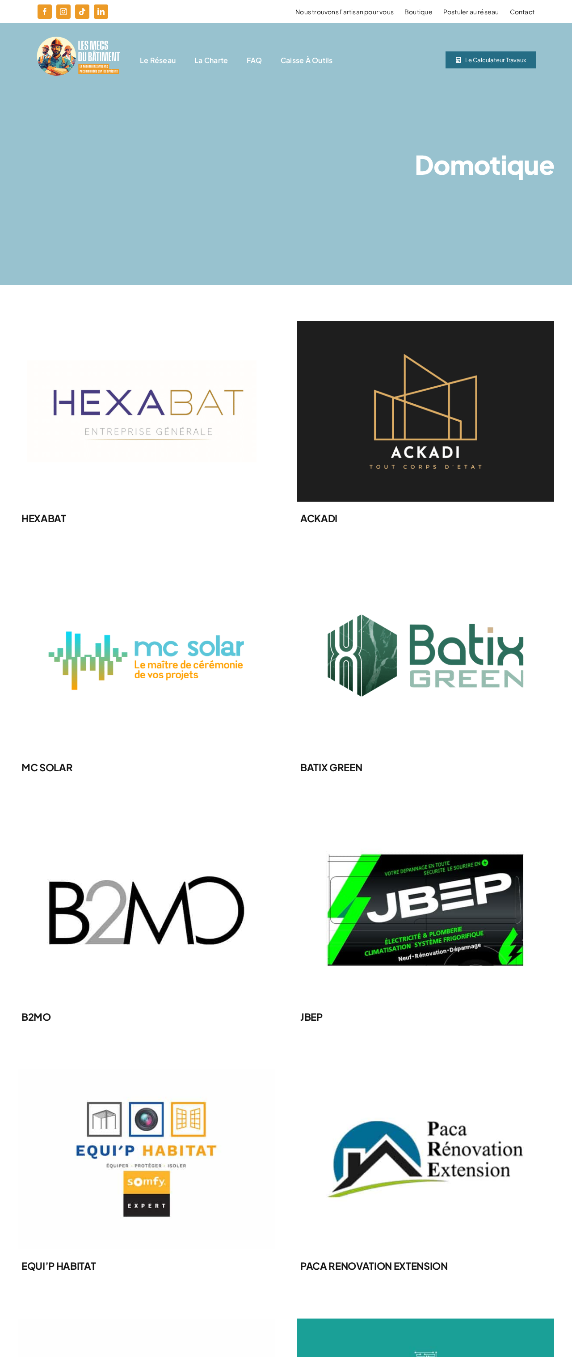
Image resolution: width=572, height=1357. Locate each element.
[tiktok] (82, 11)
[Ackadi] (425, 324)
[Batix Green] (425, 574)
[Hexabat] (146, 324)
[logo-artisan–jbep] (425, 823)
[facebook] (45, 11)
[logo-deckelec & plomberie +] (146, 1322)
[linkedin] (101, 11)
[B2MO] (146, 823)
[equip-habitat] (146, 1072)
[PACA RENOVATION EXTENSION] (425, 1072)
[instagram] (63, 11)
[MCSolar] (146, 574)
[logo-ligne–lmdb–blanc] (78, 40)
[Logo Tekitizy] (425, 1322)
